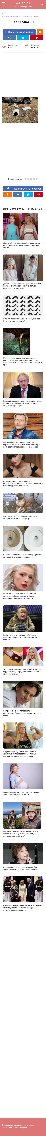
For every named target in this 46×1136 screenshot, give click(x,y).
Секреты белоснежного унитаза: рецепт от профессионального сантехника (22, 556)
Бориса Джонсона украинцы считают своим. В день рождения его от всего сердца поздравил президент (23, 403)
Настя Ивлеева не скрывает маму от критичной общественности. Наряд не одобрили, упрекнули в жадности (20, 596)
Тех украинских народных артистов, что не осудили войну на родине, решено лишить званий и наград (22, 671)
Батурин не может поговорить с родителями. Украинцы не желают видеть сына (22, 713)
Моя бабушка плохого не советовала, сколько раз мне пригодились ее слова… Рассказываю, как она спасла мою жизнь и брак (22, 361)
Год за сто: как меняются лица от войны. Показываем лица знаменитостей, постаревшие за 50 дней (21, 833)
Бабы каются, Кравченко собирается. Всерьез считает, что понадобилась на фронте (20, 637)
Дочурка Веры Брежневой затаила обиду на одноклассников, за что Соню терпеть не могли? (22, 245)
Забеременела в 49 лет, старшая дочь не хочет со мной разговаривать (21, 793)
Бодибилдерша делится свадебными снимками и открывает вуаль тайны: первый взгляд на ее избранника (19, 753)
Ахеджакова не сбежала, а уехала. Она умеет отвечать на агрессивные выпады (21, 868)
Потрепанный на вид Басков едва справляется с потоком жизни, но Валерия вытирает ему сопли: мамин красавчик (21, 444)
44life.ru (23, 3)
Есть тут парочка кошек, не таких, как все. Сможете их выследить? (21, 320)
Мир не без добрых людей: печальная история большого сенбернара (20, 517)
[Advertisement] (23, 75)
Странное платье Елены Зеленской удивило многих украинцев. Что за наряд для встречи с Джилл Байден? (22, 907)
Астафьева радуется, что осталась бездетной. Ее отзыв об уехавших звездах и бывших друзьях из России (23, 483)
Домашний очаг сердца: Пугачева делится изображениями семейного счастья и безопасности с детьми (22, 286)
